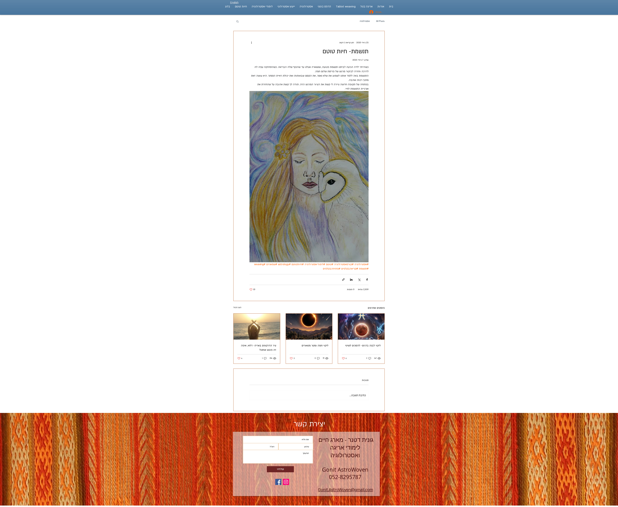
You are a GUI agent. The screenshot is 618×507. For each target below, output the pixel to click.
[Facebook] (278, 482)
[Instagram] (286, 482)
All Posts (380, 21)
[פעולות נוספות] (251, 43)
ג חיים (325, 439)
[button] (237, 21)
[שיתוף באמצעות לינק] (343, 279)
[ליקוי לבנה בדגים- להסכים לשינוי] (361, 327)
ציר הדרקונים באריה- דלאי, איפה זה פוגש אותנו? (258, 348)
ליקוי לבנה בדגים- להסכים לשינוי (363, 345)
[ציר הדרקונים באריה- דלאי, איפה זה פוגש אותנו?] (257, 327)
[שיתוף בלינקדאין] (351, 279)
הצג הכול (237, 307)
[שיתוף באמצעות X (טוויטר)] (359, 279)
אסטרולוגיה (365, 21)
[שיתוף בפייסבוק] (367, 279)
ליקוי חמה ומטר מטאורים (315, 345)
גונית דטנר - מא (345, 439)
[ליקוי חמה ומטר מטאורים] (309, 327)
